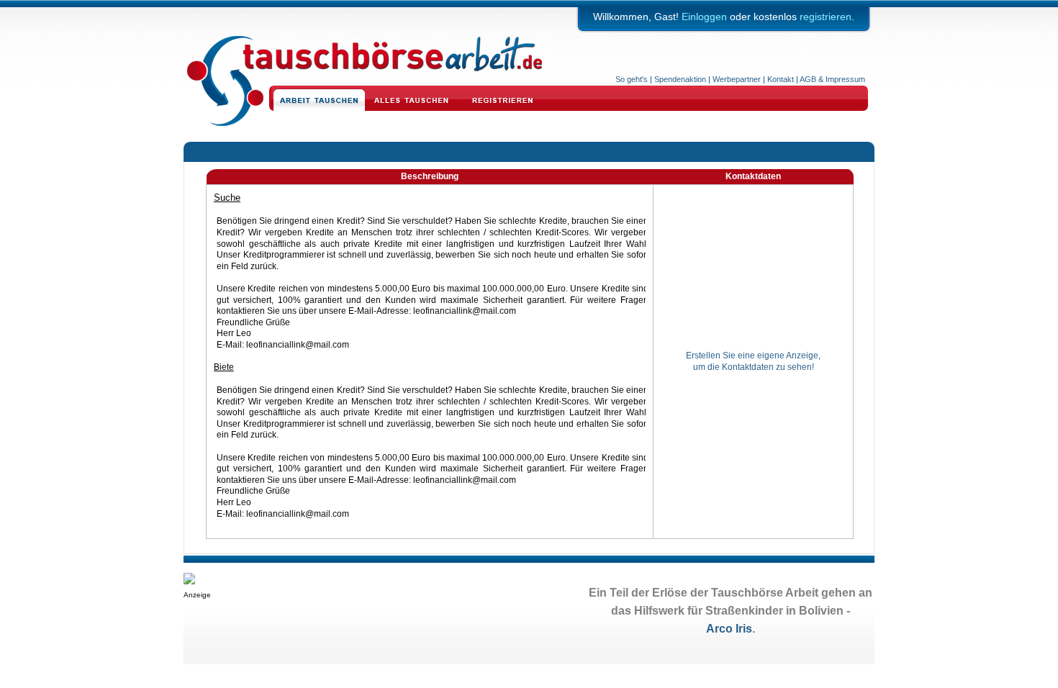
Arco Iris (729, 629)
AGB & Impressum (832, 79)
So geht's (631, 79)
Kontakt (780, 79)
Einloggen (704, 16)
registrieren (825, 16)
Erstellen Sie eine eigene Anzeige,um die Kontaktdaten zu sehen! (753, 361)
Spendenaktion (680, 79)
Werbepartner (737, 79)
